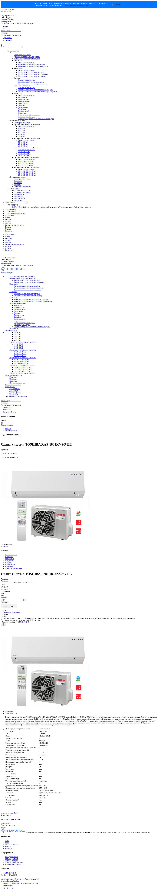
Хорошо (117, 4)
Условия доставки (11, 859)
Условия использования (14, 863)
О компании (9, 215)
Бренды (8, 227)
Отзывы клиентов (11, 845)
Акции (7, 217)
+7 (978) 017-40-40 (18, 207)
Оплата (8, 221)
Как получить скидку (13, 864)
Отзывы (8, 229)
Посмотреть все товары (22, 55)
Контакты (8, 231)
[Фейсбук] (1, 439)
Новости (8, 846)
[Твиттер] (2, 439)
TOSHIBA (4, 546)
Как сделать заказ (11, 857)
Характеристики (11, 713)
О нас (7, 841)
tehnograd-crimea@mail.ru (10, 881)
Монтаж (8, 223)
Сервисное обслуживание (14, 225)
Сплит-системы (11, 431)
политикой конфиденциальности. (77, 5)
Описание (9, 711)
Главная (8, 429)
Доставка (8, 219)
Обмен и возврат (11, 861)
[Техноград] (13, 832)
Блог (7, 843)
